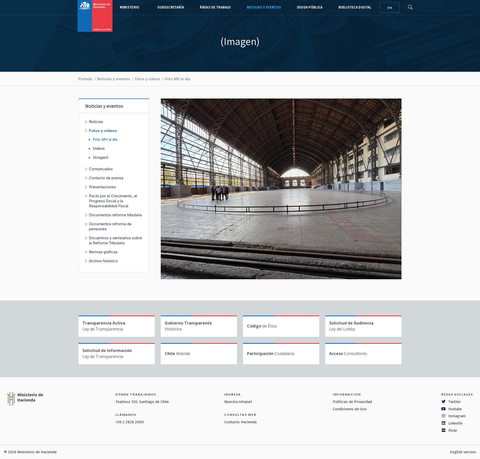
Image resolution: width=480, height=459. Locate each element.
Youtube (455, 409)
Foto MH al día (177, 79)
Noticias (96, 121)
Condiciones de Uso (349, 409)
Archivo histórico (103, 260)
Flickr (452, 430)
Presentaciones (102, 186)
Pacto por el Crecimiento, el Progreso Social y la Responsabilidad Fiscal (113, 201)
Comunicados (101, 168)
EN (390, 8)
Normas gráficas (103, 252)
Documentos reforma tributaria (115, 214)
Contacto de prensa (106, 178)
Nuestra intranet (238, 402)
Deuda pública (310, 7)
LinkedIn (455, 423)
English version (463, 452)
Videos (99, 148)
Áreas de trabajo (215, 7)
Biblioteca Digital (355, 7)
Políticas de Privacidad (352, 402)
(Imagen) (100, 157)
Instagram (457, 416)
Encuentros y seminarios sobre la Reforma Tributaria (115, 240)
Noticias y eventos (264, 7)
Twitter (454, 402)
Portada (85, 79)
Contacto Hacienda (240, 422)
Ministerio (129, 7)
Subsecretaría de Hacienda (169, 7)
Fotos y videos (147, 79)
